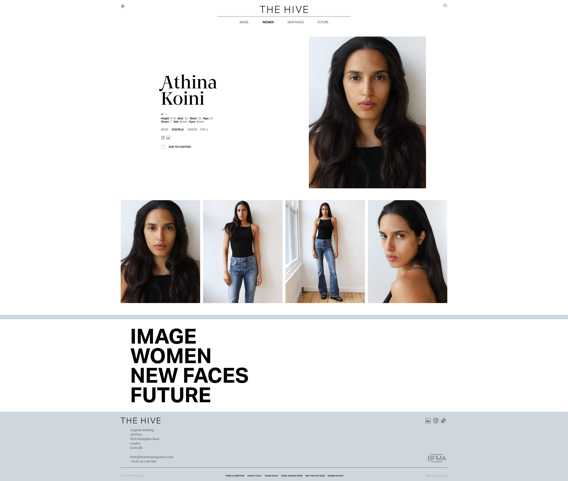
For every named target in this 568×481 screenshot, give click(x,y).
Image (244, 22)
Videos (192, 129)
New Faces (296, 22)
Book (164, 129)
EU (166, 114)
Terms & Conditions (235, 476)
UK (162, 114)
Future (323, 22)
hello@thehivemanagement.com (151, 457)
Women (268, 22)
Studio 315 (438, 476)
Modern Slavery (335, 476)
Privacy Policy (254, 476)
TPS (445, 476)
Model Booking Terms (291, 476)
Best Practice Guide (315, 476)
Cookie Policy (271, 476)
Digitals (178, 129)
